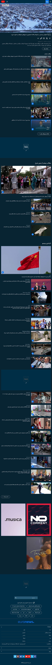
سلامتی (24, 635)
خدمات (49, 648)
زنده (3, 1)
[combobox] (26, 597)
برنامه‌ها (23, 641)
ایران (29, 305)
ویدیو (50, 641)
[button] (44, 133)
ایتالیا (26, 616)
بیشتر (50, 651)
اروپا (50, 630)
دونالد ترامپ (15, 609)
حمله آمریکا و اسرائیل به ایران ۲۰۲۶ (18, 606)
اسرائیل (29, 612)
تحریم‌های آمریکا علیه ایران (26, 609)
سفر (50, 638)
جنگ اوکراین (37, 609)
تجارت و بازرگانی (48, 633)
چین (50, 275)
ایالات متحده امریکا (26, 292)
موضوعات (49, 627)
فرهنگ (24, 638)
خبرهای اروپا (27, 279)
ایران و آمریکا (37, 612)
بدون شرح (49, 194)
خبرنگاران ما (49, 644)
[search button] (15, 597)
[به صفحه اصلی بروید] (47, 1)
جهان (24, 630)
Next (50, 635)
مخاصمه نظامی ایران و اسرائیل (34, 606)
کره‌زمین (23, 633)
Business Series (26, 331)
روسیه (20, 616)
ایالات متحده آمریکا (15, 612)
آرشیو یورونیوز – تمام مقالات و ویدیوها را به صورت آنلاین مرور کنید (13, 644)
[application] (26, 17)
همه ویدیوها (6, 497)
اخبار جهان (28, 392)
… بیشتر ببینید (46, 48)
